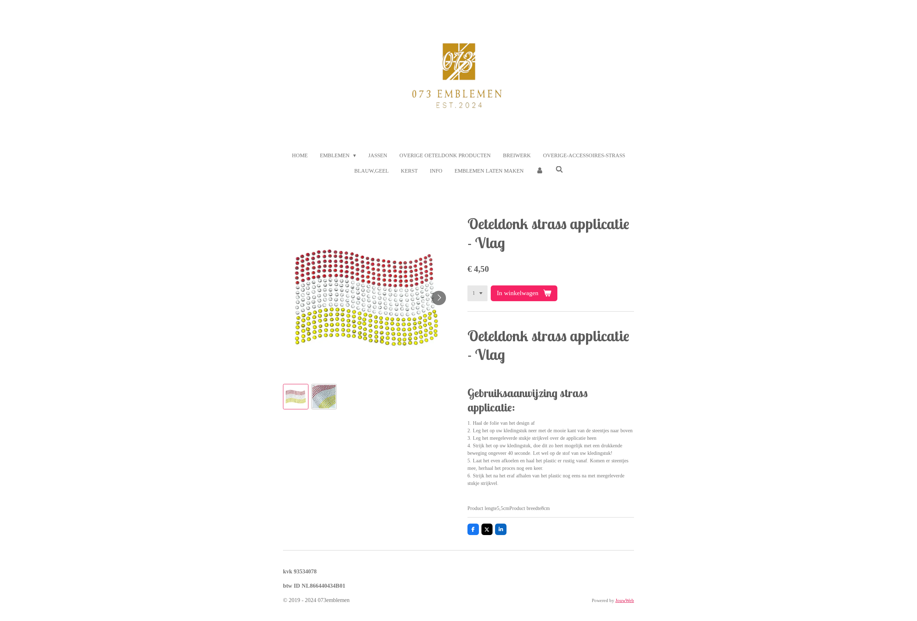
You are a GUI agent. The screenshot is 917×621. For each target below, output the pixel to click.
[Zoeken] (559, 170)
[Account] (540, 171)
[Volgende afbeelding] (439, 298)
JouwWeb (624, 600)
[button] (295, 396)
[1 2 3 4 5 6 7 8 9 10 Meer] (477, 293)
